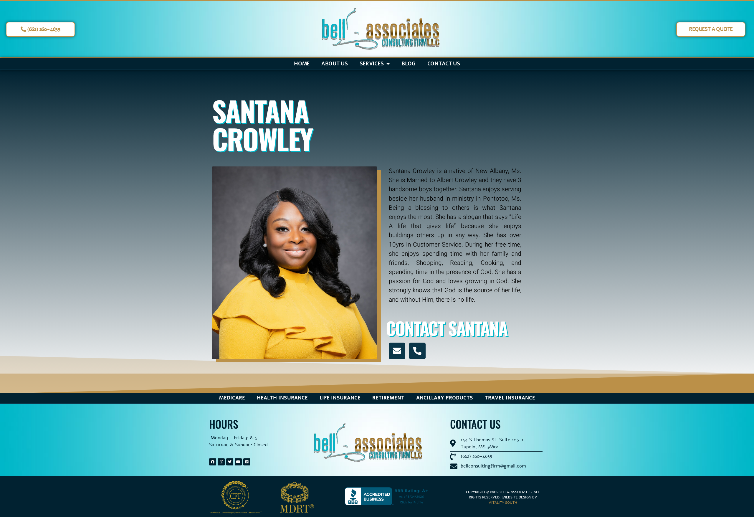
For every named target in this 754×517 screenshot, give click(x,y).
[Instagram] (221, 461)
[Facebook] (212, 461)
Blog (408, 63)
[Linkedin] (246, 461)
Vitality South (503, 502)
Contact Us (443, 63)
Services (372, 63)
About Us (334, 63)
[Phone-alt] (417, 351)
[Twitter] (229, 461)
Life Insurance (340, 397)
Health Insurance (282, 397)
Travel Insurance (510, 397)
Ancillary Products (444, 397)
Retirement (388, 397)
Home (302, 63)
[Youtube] (238, 461)
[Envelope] (397, 351)
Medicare (232, 397)
